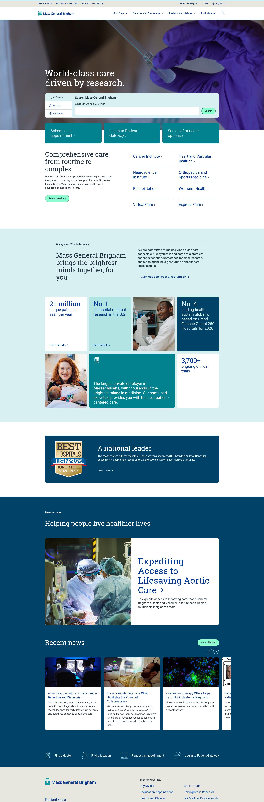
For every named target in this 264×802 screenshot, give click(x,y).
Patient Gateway (187, 3)
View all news (208, 642)
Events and (153, 798)
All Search (58, 97)
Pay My (147, 786)
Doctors (57, 105)
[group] (73, 693)
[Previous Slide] (209, 651)
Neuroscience (145, 174)
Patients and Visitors (180, 13)
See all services (57, 198)
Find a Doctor (208, 13)
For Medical (201, 798)
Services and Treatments (146, 13)
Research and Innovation (67, 3)
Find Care (119, 13)
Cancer (146, 156)
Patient (55, 799)
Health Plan (43, 3)
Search (208, 110)
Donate (205, 3)
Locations (58, 113)
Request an (156, 792)
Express (190, 204)
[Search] (223, 13)
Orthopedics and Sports (193, 174)
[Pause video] (215, 84)
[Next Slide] (216, 651)
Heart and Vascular (195, 158)
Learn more (104, 470)
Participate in (199, 792)
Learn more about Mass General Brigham (163, 276)
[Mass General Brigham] (56, 13)
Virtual (143, 204)
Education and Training (92, 3)
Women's (192, 188)
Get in (192, 786)
